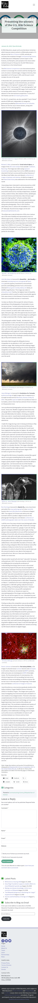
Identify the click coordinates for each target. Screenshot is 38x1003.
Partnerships (5, 954)
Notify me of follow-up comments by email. (16, 853)
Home (3, 946)
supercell (15, 399)
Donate (3, 969)
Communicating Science (28, 56)
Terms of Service (6, 965)
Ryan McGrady (17, 46)
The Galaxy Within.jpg (7, 661)
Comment (4, 808)
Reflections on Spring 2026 (13, 882)
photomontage (7, 395)
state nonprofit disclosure (13, 995)
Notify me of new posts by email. (13, 857)
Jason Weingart (6, 393)
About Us (4, 948)
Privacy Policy (5, 963)
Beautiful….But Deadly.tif (8, 273)
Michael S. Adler (6, 164)
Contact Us (4, 967)
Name (3, 831)
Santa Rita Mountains (15, 511)
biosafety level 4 (7, 292)
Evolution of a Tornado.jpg (8, 387)
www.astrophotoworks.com (11, 211)
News (3, 957)
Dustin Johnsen (6, 666)
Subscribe (6, 919)
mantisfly (30, 509)
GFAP (24, 673)
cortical (19, 669)
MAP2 (27, 671)
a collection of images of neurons (22, 683)
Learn (3, 952)
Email (3, 838)
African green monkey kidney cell (17, 288)
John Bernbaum (6, 279)
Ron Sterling (5, 507)
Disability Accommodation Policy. (19, 999)
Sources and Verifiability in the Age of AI (17, 897)
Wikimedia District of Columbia (24, 103)
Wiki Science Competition (11, 68)
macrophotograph (16, 509)
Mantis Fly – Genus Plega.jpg (9, 501)
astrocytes (32, 669)
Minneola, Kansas (22, 397)
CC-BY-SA (7, 993)
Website (3, 846)
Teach (3, 950)
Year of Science (15, 54)
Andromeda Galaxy (9, 179)
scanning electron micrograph (16, 281)
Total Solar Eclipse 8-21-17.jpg (9, 158)
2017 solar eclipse (14, 166)
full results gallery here (21, 95)
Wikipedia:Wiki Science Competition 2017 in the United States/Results (18, 768)
